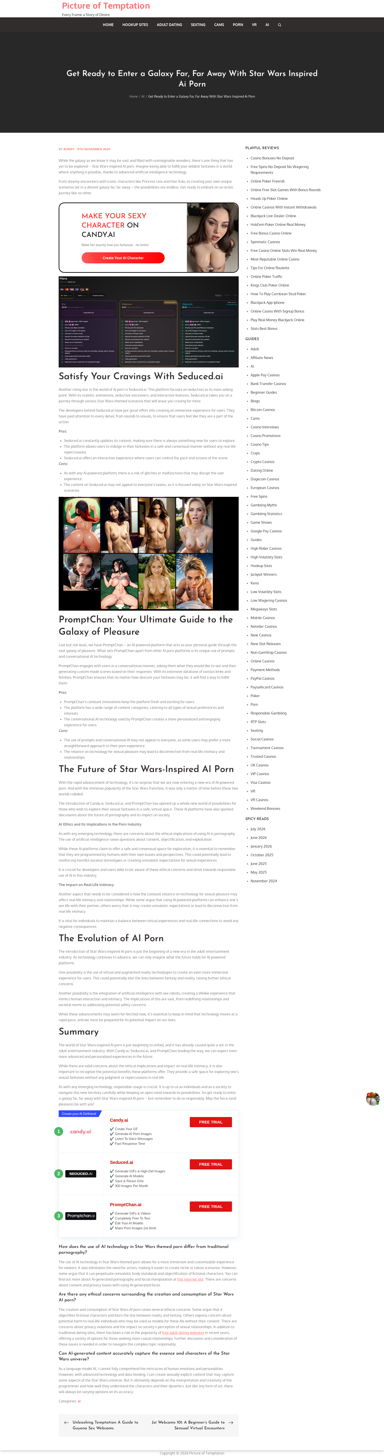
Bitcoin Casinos (263, 409)
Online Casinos (262, 661)
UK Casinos (259, 765)
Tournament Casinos (267, 748)
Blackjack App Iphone (267, 302)
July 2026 (258, 829)
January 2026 (261, 846)
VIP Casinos (260, 774)
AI (267, 24)
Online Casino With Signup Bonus (277, 311)
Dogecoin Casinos (265, 479)
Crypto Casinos (262, 461)
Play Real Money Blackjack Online (277, 320)
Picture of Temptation (106, 5)
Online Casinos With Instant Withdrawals (283, 207)
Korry (69, 149)
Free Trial (211, 1122)
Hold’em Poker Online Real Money (278, 224)
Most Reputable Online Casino (275, 259)
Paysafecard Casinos (267, 687)
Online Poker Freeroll (267, 181)
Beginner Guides (264, 392)
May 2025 (259, 872)
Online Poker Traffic (266, 276)
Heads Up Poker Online (269, 198)
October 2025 (262, 855)
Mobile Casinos (263, 618)
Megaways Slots (264, 609)
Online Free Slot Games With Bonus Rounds (286, 190)
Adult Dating (169, 24)
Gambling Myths (264, 505)
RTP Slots (258, 722)
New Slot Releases (266, 644)
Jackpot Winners (264, 574)
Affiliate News (262, 357)
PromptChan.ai (126, 1204)
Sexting (198, 24)
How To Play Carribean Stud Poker (278, 294)
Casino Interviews (265, 427)
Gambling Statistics (266, 513)
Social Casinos (262, 739)
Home (108, 24)
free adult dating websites (183, 1332)
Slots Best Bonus (264, 328)
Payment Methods (265, 670)
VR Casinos (259, 800)
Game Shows (261, 522)
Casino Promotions (265, 435)
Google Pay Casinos (266, 531)
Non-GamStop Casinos (269, 652)
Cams (219, 24)
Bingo (255, 401)
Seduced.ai (121, 1162)
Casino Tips (260, 444)
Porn (238, 24)
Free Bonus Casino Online (271, 233)
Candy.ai (119, 1120)
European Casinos (265, 487)
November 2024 (264, 881)
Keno (255, 583)
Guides (256, 539)
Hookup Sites (135, 24)
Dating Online (262, 470)
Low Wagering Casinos (269, 600)
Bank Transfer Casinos (268, 383)
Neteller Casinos (264, 626)
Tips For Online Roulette (270, 268)
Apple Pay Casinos (265, 375)
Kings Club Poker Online (270, 285)
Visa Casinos (260, 782)
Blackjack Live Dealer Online (273, 216)
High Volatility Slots (266, 557)
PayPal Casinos (262, 678)
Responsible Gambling (268, 713)
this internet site (190, 1279)
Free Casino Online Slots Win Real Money (284, 250)
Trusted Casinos (263, 756)
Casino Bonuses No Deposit (272, 158)
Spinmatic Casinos (265, 242)
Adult (255, 349)
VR (254, 24)
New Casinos (261, 635)
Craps (255, 453)
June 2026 (259, 837)
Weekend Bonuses (265, 808)
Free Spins (259, 496)
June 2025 (259, 863)
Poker (255, 696)
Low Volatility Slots (266, 592)
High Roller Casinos (266, 548)
